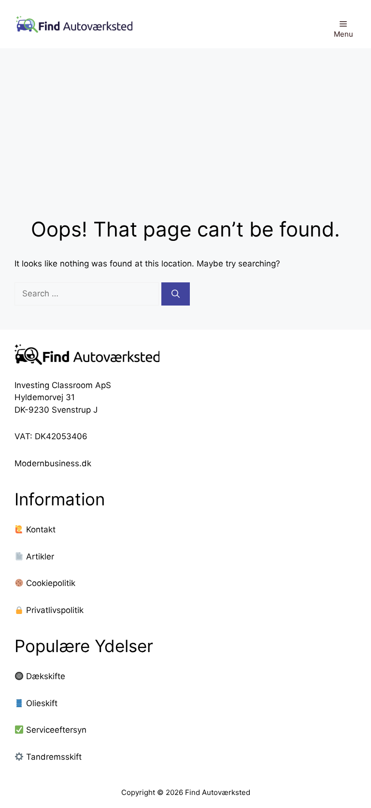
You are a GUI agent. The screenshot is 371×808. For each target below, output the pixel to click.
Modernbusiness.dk (52, 463)
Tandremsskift (54, 757)
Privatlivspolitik (54, 610)
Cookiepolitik (49, 583)
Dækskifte (45, 676)
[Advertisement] (185, 120)
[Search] (175, 294)
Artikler (39, 556)
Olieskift (41, 703)
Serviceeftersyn (56, 730)
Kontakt (40, 529)
